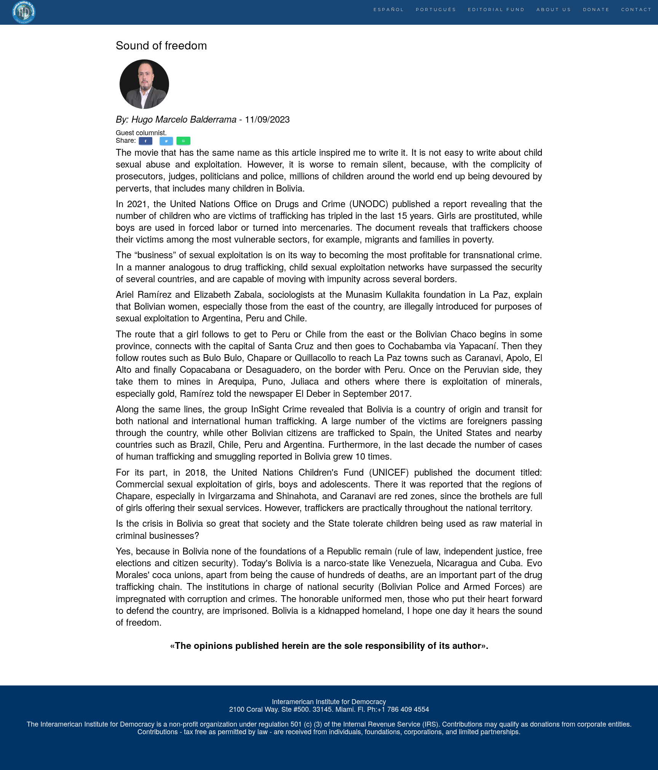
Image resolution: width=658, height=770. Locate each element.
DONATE (596, 9)
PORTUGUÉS (436, 9)
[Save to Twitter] (166, 140)
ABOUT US (554, 9)
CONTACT (636, 9)
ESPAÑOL (389, 9)
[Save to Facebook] (145, 140)
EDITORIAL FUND (496, 9)
